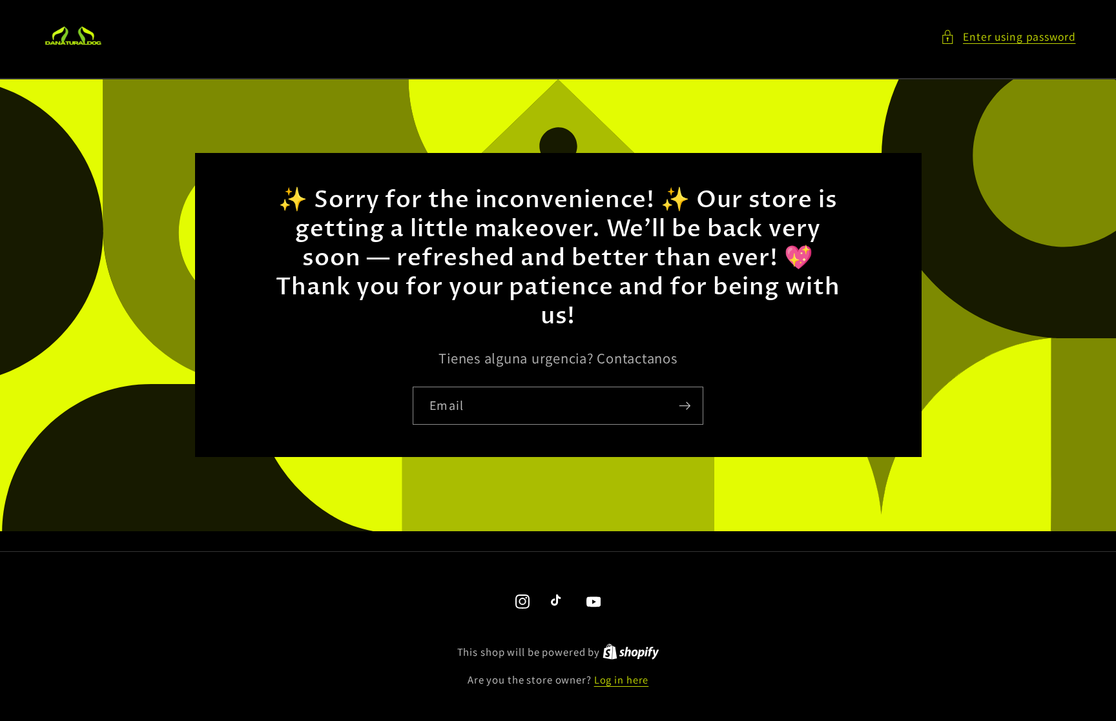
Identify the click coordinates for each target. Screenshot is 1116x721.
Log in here (621, 680)
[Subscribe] (685, 405)
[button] (1008, 37)
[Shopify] (631, 652)
